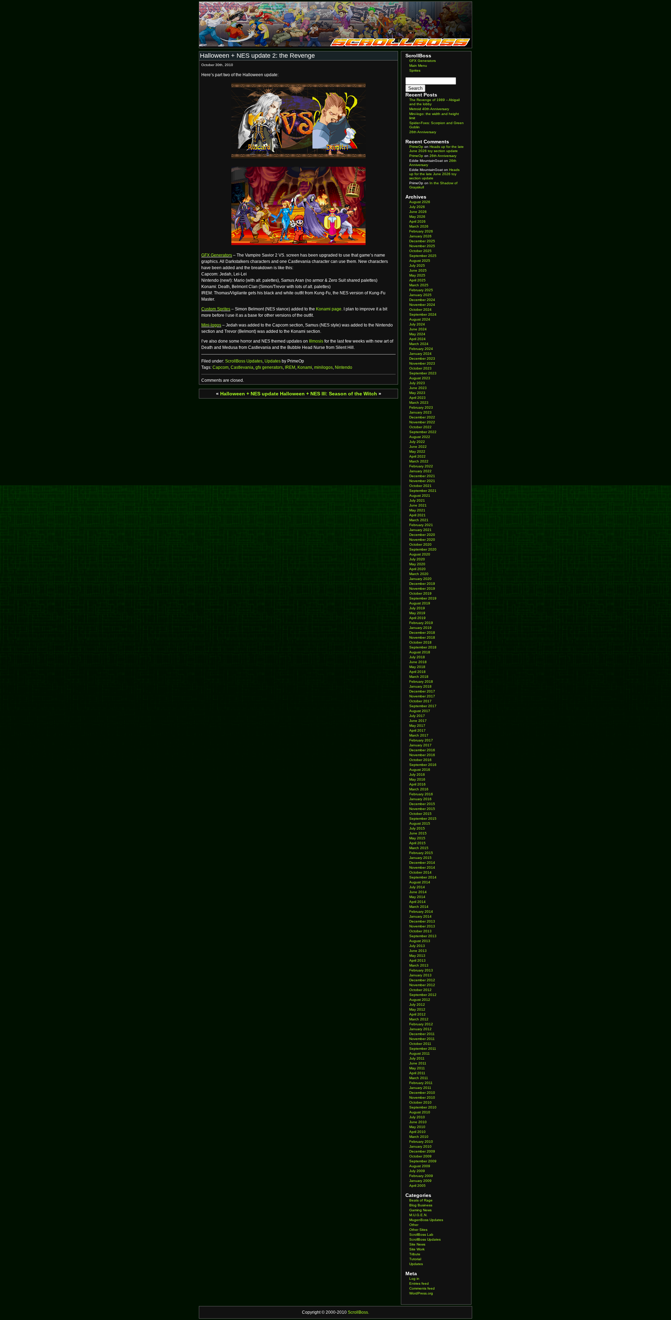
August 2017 (419, 711)
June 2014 (418, 892)
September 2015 (422, 818)
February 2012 (421, 1024)
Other (413, 1225)
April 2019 (417, 618)
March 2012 (418, 1019)
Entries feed (419, 1283)
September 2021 (422, 491)
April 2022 (417, 456)
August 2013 (419, 941)
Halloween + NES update (249, 393)
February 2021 (421, 525)
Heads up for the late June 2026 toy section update (436, 149)
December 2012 (422, 980)
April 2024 (417, 339)
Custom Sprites (215, 309)
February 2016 (421, 794)
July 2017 (417, 716)
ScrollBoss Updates (243, 361)
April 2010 (417, 1132)
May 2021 (417, 510)
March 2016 (418, 789)
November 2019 (422, 588)
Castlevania (242, 367)
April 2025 (417, 280)
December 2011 (422, 1034)
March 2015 (418, 848)
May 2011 (417, 1068)
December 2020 (422, 535)
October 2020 (420, 544)
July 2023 (417, 383)
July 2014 (417, 887)
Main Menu (418, 65)
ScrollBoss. (358, 1312)
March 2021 (418, 520)
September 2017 (422, 706)
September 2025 (422, 256)
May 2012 (417, 1009)
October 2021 (420, 486)
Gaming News (420, 1210)
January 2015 (420, 858)
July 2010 (417, 1117)
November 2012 (422, 985)
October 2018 (420, 642)
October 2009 (420, 1156)
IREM (290, 367)
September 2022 (422, 432)
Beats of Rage (421, 1200)
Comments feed (422, 1288)
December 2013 (422, 921)
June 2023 (418, 388)
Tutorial (415, 1259)
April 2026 (417, 221)
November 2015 (422, 809)
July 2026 (417, 207)
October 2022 (420, 427)
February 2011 (421, 1083)
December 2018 (422, 632)
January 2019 (420, 628)
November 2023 (422, 363)
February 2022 (421, 466)
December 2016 (422, 750)
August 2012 (419, 1000)
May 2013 (417, 955)
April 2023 (417, 398)
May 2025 (417, 275)
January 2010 (420, 1146)
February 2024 (421, 349)
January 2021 (420, 530)
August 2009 (419, 1166)
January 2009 (420, 1181)
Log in (414, 1278)
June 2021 (418, 505)
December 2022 (422, 417)
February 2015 (421, 853)
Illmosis (316, 341)
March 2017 (418, 735)
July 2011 (417, 1058)
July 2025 (417, 265)
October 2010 (420, 1102)
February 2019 (421, 623)
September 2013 (422, 936)
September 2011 (422, 1048)
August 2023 (419, 378)
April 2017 (417, 730)
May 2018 (417, 667)
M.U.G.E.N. (418, 1215)
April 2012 (417, 1014)
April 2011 (417, 1073)
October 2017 (420, 701)
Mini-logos (211, 325)
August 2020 (419, 554)
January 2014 (420, 916)
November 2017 (422, 696)
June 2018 (418, 662)
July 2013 (417, 946)
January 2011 (420, 1088)
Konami (304, 367)
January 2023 (420, 412)
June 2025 (418, 270)
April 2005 (417, 1186)
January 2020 (420, 579)
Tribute (414, 1254)
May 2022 (417, 451)
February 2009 (421, 1176)
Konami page (328, 309)
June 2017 (418, 721)
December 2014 (422, 863)
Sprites (414, 70)
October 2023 (420, 368)
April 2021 (417, 515)
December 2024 (422, 300)
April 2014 (417, 902)
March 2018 (418, 677)
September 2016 (422, 765)
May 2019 (417, 613)
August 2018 (419, 652)
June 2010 (418, 1122)
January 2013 (420, 975)
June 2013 (418, 951)
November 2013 (422, 926)
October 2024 (420, 309)
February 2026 (421, 231)
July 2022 (417, 442)
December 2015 (422, 804)
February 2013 (421, 970)
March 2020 (418, 574)
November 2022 (422, 422)
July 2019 (417, 608)
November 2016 (422, 755)
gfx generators (269, 367)
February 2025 (421, 290)
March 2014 (418, 907)
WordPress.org (421, 1293)
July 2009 (417, 1171)
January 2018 (420, 686)
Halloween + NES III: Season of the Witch (328, 393)
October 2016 (420, 760)
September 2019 (422, 598)
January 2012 (420, 1029)
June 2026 (418, 212)
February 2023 (421, 407)
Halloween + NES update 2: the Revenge (257, 55)
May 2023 (417, 393)
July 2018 (417, 657)
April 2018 (417, 672)
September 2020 (422, 549)
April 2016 (417, 784)
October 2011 (420, 1044)
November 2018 (422, 637)
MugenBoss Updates (426, 1220)
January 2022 (420, 471)
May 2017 (417, 725)
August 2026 (419, 202)
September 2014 (422, 877)
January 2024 (420, 354)
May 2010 (417, 1127)
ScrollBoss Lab (421, 1234)
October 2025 (420, 251)
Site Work (417, 1249)
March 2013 (418, 965)
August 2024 (419, 319)
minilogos (323, 367)
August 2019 (419, 603)
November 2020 (422, 539)
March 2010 (418, 1137)
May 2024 (417, 334)
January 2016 (420, 799)
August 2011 (419, 1053)
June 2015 (418, 833)
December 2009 (422, 1151)
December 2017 (422, 691)
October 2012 (420, 990)
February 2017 (421, 740)
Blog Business (420, 1205)
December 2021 (422, 476)
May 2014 (417, 897)
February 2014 (421, 911)
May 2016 (417, 779)
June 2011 (417, 1063)
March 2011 (418, 1078)
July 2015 (417, 828)
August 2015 (419, 823)
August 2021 (419, 495)
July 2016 (417, 774)
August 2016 (419, 770)
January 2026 (420, 236)
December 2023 (422, 358)
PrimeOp (416, 147)
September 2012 (422, 995)
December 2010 (422, 1093)
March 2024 (418, 344)
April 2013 (417, 960)
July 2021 (417, 500)
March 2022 (418, 461)
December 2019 (422, 584)
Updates (273, 361)
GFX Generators (216, 255)
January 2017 (420, 745)
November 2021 (422, 481)
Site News (417, 1244)
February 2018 (421, 681)
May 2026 (417, 216)
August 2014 (419, 882)
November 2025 (422, 246)
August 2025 (419, 261)
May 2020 (417, 564)
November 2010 (422, 1097)
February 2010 (421, 1141)
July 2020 (417, 559)
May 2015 (417, 838)
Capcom (220, 367)
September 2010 (422, 1107)
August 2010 (419, 1112)
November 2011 (422, 1039)
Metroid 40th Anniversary (429, 109)
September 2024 (422, 314)
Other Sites (418, 1230)
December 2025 (422, 241)
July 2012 (417, 1004)
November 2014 (422, 867)
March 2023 (418, 402)
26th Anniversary (422, 132)
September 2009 (422, 1161)
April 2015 (417, 843)
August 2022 (419, 437)
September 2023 (422, 373)
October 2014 (420, 872)
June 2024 (418, 329)
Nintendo (343, 367)
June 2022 (418, 447)
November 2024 (422, 305)
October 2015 (420, 814)
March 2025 (418, 285)
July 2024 (417, 324)
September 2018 (422, 647)
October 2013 (420, 931)
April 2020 (417, 569)
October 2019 (420, 593)
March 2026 (418, 226)
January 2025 (420, 295)
